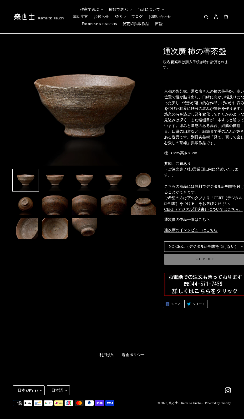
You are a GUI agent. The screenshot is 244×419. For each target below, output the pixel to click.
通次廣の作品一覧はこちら (187, 219)
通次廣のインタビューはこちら (191, 230)
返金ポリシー (133, 355)
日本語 (57, 390)
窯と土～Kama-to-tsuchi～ (186, 403)
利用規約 (107, 355)
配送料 (176, 62)
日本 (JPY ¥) (28, 390)
